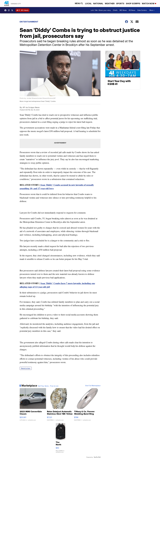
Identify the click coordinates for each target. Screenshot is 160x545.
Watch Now (148, 3)
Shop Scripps (133, 3)
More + (151, 10)
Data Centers (142, 10)
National (98, 3)
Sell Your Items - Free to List (48, 386)
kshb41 (5, 10)
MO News (123, 10)
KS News (132, 10)
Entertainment (29, 22)
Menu (78, 3)
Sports (120, 3)
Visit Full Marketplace (92, 385)
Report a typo (25, 368)
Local (88, 3)
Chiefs (115, 10)
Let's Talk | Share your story (101, 10)
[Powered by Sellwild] (97, 457)
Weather (110, 3)
